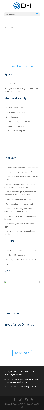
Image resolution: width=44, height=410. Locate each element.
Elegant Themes (12, 404)
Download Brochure (22, 66)
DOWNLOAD (22, 353)
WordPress (32, 404)
